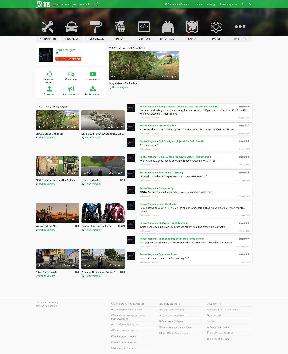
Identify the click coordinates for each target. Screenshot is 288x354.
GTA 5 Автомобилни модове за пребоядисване (128, 317)
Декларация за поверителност (223, 309)
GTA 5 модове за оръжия (125, 324)
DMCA (210, 321)
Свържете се (214, 303)
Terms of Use (214, 315)
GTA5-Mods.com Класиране (174, 332)
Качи (199, 4)
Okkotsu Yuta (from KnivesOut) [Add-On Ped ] (185, 156)
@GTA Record (148, 192)
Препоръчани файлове (172, 309)
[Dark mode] (242, 4)
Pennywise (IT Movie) (171, 172)
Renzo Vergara (66, 50)
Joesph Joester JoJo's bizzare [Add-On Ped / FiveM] (188, 106)
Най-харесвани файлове (172, 315)
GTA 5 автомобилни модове (126, 309)
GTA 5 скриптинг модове (124, 330)
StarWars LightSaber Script (174, 223)
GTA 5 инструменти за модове (127, 303)
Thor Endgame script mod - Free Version (181, 238)
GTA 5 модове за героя (123, 336)
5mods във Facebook (221, 332)
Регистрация (229, 4)
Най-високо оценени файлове (175, 327)
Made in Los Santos (46, 305)
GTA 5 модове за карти (123, 342)
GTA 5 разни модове (122, 347)
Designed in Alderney (47, 302)
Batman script (166, 188)
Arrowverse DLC (168, 125)
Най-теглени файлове (171, 321)
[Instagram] (57, 53)
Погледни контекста (150, 117)
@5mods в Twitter (219, 327)
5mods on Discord (219, 338)
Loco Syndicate (167, 204)
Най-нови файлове (169, 303)
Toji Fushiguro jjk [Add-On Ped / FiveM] (181, 141)
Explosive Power (168, 254)
